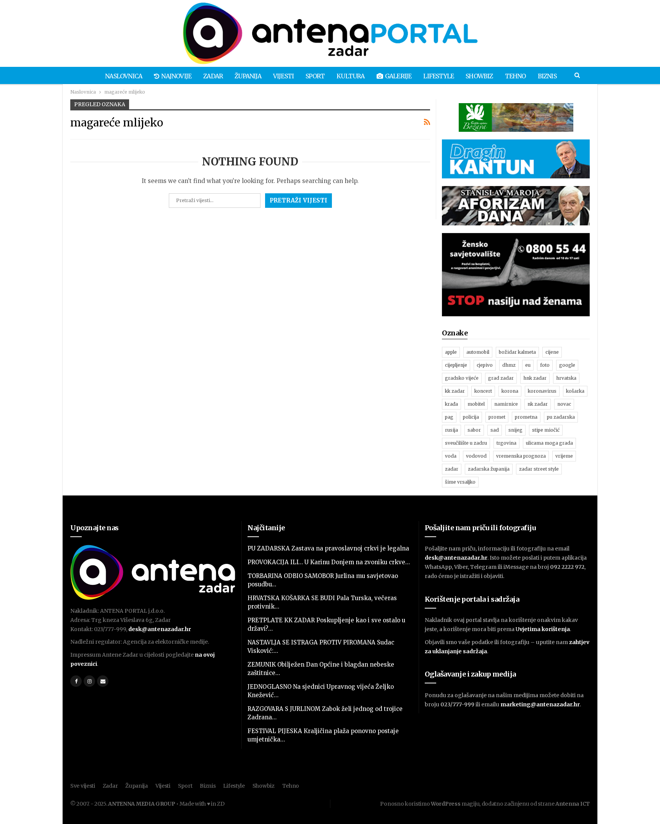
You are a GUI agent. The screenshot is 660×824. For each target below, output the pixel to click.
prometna (526, 417)
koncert (483, 391)
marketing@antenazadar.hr (540, 704)
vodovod (476, 456)
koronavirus (542, 391)
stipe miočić (546, 430)
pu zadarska (561, 417)
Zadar (213, 76)
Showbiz (479, 76)
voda (450, 456)
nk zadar (537, 404)
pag (449, 417)
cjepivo (485, 365)
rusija (451, 430)
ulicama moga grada (549, 443)
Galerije (398, 76)
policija (471, 417)
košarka (575, 391)
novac (564, 404)
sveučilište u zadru (466, 443)
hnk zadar (535, 378)
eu (528, 365)
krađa (451, 404)
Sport (315, 76)
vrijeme (564, 456)
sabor (474, 430)
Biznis (547, 76)
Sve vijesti (82, 785)
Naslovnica (123, 76)
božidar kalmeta (517, 352)
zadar (451, 469)
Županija (248, 76)
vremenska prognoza (521, 456)
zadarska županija (489, 469)
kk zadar (455, 391)
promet (497, 417)
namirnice (506, 404)
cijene (552, 352)
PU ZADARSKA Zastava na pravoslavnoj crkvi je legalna (328, 548)
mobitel (476, 404)
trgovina (506, 443)
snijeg (515, 430)
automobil (477, 352)
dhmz (509, 365)
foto (545, 365)
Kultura (350, 76)
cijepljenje (456, 365)
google (567, 365)
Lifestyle (438, 76)
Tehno (515, 76)
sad (494, 430)
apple (451, 352)
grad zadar (501, 378)
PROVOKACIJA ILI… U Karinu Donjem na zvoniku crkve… (328, 562)
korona (509, 391)
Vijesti (283, 76)
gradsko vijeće (462, 378)
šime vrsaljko (460, 482)
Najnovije (176, 76)
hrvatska (566, 378)
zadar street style (539, 469)
